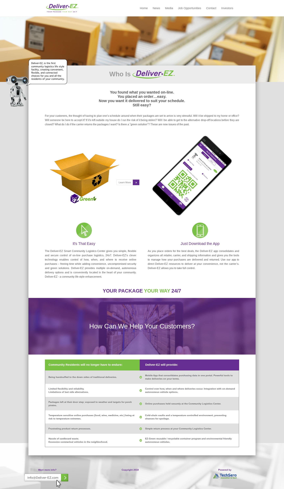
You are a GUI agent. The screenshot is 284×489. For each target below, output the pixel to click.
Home (144, 8)
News (156, 8)
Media (169, 8)
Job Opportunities (189, 8)
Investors (227, 8)
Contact (211, 8)
